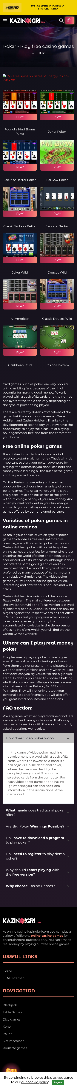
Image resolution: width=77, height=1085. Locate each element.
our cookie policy (34, 1082)
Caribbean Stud (20, 365)
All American (20, 318)
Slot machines (13, 1041)
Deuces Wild (57, 272)
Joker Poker (57, 131)
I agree (58, 1082)
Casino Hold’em (57, 365)
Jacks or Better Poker (20, 180)
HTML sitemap (13, 978)
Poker (7, 1034)
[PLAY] (20, 102)
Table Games (12, 1012)
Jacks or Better (57, 226)
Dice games (12, 1019)
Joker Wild (20, 272)
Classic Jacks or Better (20, 226)
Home (7, 971)
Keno (7, 1026)
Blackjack (10, 1005)
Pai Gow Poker (57, 180)
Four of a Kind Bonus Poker (20, 131)
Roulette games (15, 1048)
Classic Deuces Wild (57, 318)
